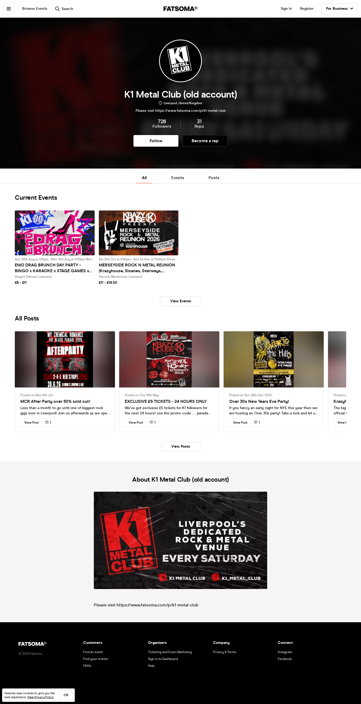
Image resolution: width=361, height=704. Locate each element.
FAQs (87, 666)
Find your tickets (95, 659)
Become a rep (205, 140)
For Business (337, 8)
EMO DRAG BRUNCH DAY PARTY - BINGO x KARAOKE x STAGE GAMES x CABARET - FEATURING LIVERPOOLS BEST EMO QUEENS (52, 268)
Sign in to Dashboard (163, 659)
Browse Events (34, 8)
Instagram (285, 652)
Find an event (93, 652)
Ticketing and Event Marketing (170, 652)
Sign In (286, 8)
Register (307, 8)
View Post (31, 422)
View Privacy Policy (40, 697)
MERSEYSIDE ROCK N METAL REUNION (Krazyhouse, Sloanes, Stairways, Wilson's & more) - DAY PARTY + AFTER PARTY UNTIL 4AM (137, 268)
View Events (180, 301)
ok (66, 695)
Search (67, 9)
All (144, 177)
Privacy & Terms (224, 652)
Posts (214, 177)
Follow (156, 140)
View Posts (180, 446)
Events (177, 177)
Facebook (285, 659)
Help (151, 666)
